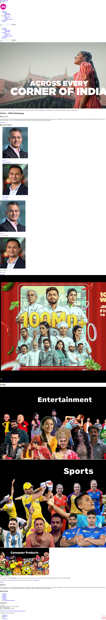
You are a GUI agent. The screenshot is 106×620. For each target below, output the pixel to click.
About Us (4, 11)
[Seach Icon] (14, 40)
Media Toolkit (7, 14)
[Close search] (0, 26)
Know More (2, 122)
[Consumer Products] (24, 574)
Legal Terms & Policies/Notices (8, 600)
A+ (4, 1)
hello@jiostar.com (22, 610)
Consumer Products (9, 19)
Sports (6, 18)
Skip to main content (4, 0)
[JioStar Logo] (1, 582)
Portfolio (4, 15)
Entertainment (7, 16)
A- (0, 1)
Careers (3, 21)
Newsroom (4, 12)
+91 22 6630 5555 (9, 610)
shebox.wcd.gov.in (14, 580)
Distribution (4, 20)
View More (2, 274)
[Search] (14, 24)
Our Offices (4, 599)
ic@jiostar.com (36, 580)
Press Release (7, 13)
